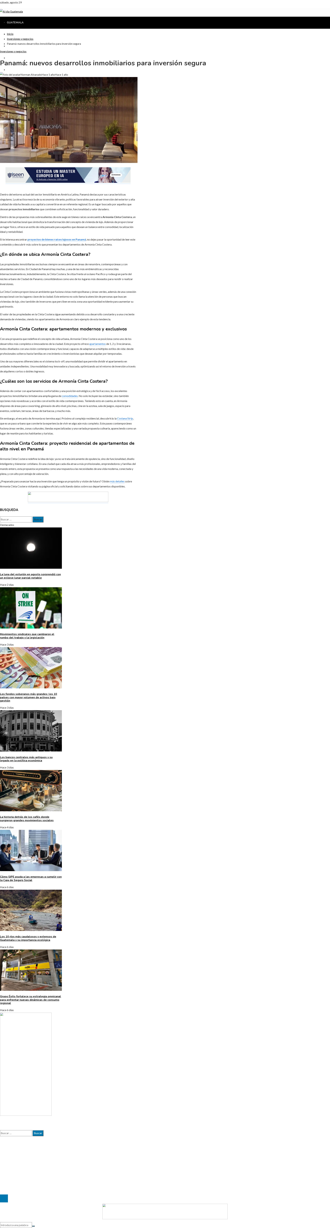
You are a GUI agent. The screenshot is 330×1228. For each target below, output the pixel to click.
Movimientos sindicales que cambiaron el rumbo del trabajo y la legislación (27, 635)
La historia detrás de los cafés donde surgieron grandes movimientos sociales (27, 818)
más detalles (117, 481)
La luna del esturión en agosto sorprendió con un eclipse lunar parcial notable (30, 576)
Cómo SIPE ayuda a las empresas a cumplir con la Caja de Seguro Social (31, 878)
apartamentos (97, 343)
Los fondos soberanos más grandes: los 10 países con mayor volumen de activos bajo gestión (28, 697)
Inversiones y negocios (13, 51)
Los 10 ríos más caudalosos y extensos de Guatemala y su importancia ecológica (28, 938)
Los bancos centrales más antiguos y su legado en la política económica (26, 758)
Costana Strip (125, 418)
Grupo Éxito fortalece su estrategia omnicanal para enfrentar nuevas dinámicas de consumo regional (30, 1000)
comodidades (70, 395)
